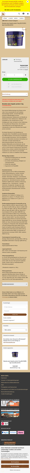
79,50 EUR (15, 366)
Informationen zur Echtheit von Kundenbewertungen (14, 389)
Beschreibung (6, 94)
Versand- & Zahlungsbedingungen (10, 380)
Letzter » (22, 18)
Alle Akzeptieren (15, 462)
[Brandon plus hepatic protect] (15, 38)
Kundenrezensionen (8, 284)
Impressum (4, 378)
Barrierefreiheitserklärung (7, 391)
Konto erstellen (7, 318)
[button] (4, 75)
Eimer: (4, 72)
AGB (2, 384)
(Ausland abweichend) (18, 61)
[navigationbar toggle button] (28, 14)
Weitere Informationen (15, 470)
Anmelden (15, 314)
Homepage (5, 297)
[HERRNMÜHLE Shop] (2, 14)
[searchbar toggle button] (19, 14)
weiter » (16, 18)
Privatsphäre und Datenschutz (9, 387)
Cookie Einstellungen (6, 394)
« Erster (5, 18)
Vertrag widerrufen (10, 442)
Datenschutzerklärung (5, 459)
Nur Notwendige (15, 466)
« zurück (10, 18)
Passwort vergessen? (8, 320)
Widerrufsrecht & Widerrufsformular (10, 382)
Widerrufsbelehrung (9, 444)
